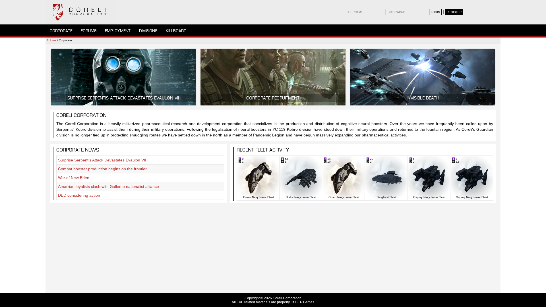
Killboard (176, 30)
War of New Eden (73, 177)
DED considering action (79, 195)
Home (52, 40)
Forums (88, 30)
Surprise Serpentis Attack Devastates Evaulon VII (102, 160)
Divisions (148, 30)
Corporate (61, 30)
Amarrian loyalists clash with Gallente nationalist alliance (108, 186)
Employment (118, 30)
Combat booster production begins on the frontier (102, 169)
